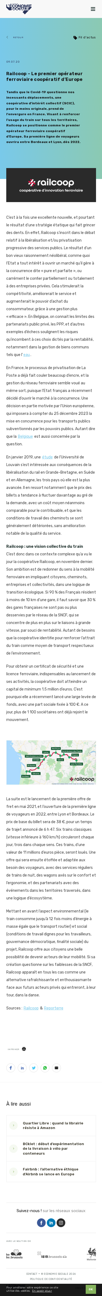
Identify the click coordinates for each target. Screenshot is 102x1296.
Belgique (25, 436)
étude (47, 457)
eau (26, 354)
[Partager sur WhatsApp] (45, 1069)
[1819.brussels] (52, 1254)
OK (91, 1289)
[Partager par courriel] (56, 1069)
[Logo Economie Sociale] (19, 9)
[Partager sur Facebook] (10, 1069)
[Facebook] (41, 1223)
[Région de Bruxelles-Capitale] (14, 1254)
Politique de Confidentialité (51, 1279)
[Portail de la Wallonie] (91, 1254)
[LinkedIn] (51, 1223)
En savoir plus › (42, 1290)
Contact (32, 1274)
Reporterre (53, 1008)
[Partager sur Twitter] (33, 1069)
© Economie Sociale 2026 (58, 1274)
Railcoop (31, 1008)
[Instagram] (61, 1223)
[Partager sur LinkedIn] (22, 1069)
